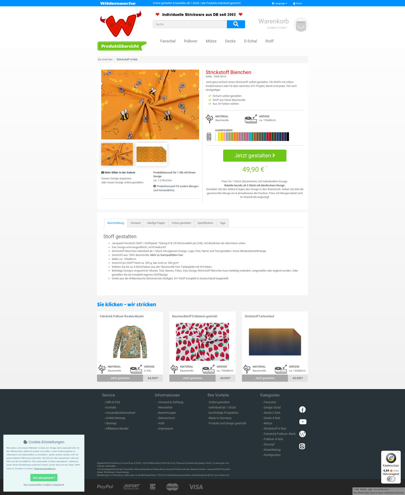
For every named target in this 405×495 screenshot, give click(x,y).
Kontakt (111, 407)
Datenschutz (166, 418)
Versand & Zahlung (170, 402)
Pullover (190, 41)
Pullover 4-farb (273, 439)
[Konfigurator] (122, 46)
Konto (298, 3)
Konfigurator (272, 455)
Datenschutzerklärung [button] (44, 468)
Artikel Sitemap (115, 418)
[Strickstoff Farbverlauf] (275, 342)
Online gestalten (181, 223)
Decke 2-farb (272, 412)
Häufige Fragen (156, 223)
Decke (230, 41)
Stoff (269, 41)
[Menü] (398, 453)
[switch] (391, 478)
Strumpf (269, 444)
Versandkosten (381, 489)
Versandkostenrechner (120, 412)
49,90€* (225, 378)
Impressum (165, 428)
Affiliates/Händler (117, 428)
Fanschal (168, 41)
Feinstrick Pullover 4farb (280, 433)
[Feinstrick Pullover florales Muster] (130, 342)
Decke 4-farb (272, 418)
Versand (135, 223)
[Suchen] (236, 24)
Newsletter (165, 407)
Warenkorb (273, 21)
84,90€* (153, 378)
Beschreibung (116, 223)
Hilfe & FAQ (113, 402)
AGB (161, 423)
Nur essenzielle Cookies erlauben (43, 484)
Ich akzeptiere (43, 477)
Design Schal (272, 407)
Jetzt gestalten (253, 155)
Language (280, 3)
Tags (222, 223)
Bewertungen (167, 412)
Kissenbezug (272, 449)
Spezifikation (205, 223)
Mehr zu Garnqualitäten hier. (166, 255)
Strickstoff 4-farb (275, 428)
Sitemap (111, 423)
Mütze (211, 41)
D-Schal (250, 41)
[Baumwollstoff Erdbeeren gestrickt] (202, 342)
